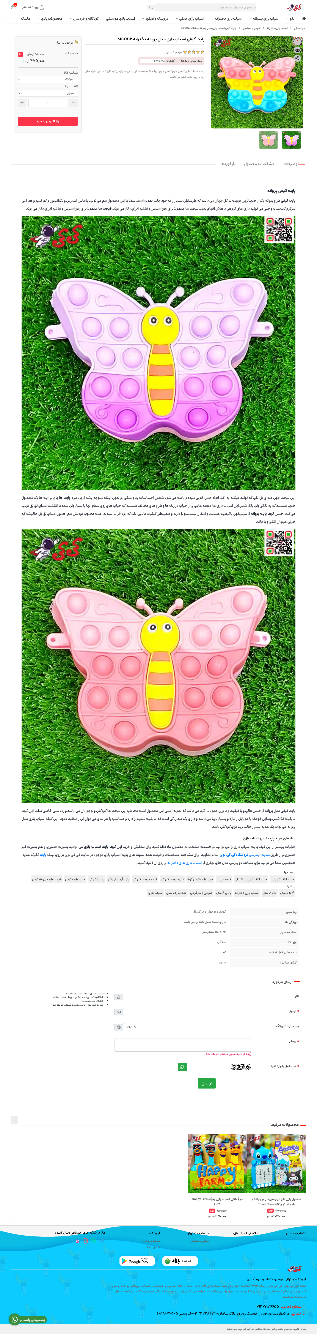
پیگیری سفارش (199, 1241)
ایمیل (292, 1011)
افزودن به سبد (46, 121)
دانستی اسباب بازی (244, 1233)
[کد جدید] (182, 1067)
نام (297, 996)
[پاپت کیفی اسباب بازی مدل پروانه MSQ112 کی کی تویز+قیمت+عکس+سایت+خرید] (158, 1269)
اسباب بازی (155, 893)
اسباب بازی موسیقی (120, 19)
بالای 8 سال (223, 893)
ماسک (25, 19)
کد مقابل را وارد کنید (283, 1066)
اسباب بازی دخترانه (228, 19)
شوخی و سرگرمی (251, 28)
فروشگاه (154, 1233)
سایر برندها (188, 60)
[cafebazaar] (180, 1261)
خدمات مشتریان (198, 1233)
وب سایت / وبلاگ (287, 1026)
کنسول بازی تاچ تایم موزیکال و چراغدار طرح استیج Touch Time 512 (276, 1201)
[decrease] (73, 103)
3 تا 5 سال (287, 893)
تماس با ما (153, 1247)
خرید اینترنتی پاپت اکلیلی (251, 879)
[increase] (22, 103)
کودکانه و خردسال (86, 19)
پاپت (43, 855)
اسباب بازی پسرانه (266, 19)
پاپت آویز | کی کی (118, 879)
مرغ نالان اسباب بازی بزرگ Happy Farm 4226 (217, 1201)
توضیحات (291, 164)
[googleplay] (137, 1261)
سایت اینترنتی (245, 855)
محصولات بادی (52, 19)
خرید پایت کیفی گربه (200, 879)
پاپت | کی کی (96, 879)
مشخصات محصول (259, 164)
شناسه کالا (71, 72)
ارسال (206, 1083)
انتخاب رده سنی (176, 893)
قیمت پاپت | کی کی (145, 879)
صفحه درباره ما (151, 1241)
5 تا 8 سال (269, 893)
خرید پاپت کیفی (75, 879)
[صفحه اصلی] (300, 28)
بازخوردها (227, 164)
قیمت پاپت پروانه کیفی (46, 879)
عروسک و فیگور (157, 19)
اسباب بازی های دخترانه (184, 863)
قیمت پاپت (224, 879)
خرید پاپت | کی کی (172, 879)
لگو (292, 19)
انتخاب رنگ (70, 86)
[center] (151, 7)
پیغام (292, 1041)
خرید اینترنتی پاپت (282, 879)
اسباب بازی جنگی (191, 19)
